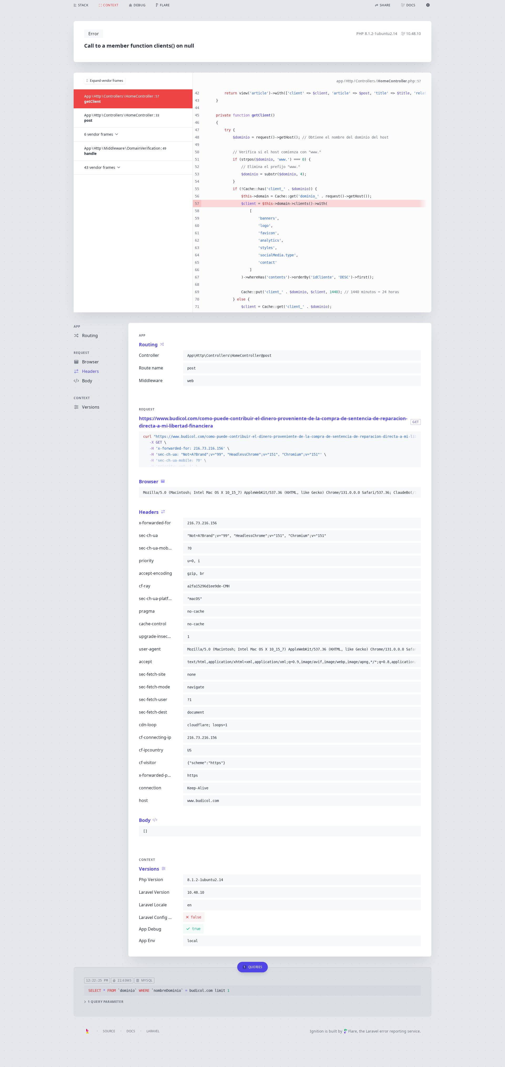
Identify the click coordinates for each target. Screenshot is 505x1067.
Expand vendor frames (106, 80)
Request (81, 352)
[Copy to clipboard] (414, 355)
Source (109, 1031)
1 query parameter (105, 1002)
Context (82, 398)
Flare (352, 1031)
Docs (131, 1031)
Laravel (153, 1031)
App (77, 326)
